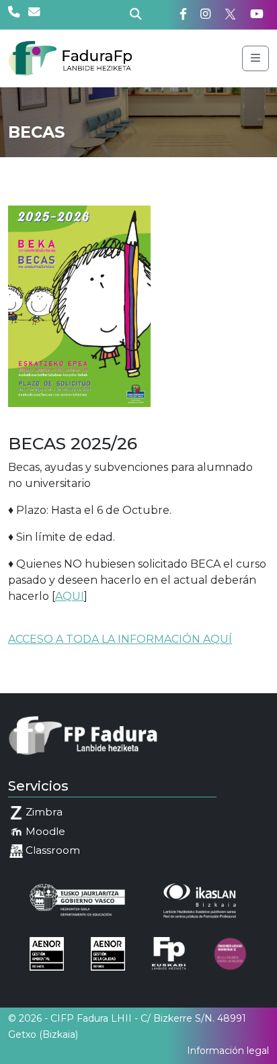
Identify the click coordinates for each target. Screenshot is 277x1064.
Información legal (228, 1051)
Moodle (44, 831)
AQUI (69, 596)
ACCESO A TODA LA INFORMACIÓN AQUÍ (120, 639)
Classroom (51, 850)
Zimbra (43, 811)
